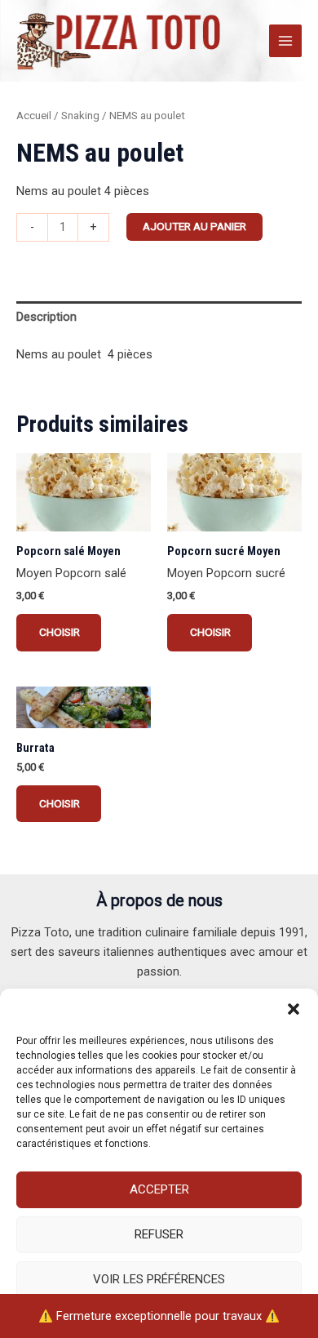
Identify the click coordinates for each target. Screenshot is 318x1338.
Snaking (80, 115)
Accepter (159, 1189)
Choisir (59, 631)
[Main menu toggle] (285, 40)
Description (46, 316)
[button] (293, 1009)
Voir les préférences (159, 1279)
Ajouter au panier (194, 226)
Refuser (159, 1234)
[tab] (159, 317)
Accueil (33, 115)
